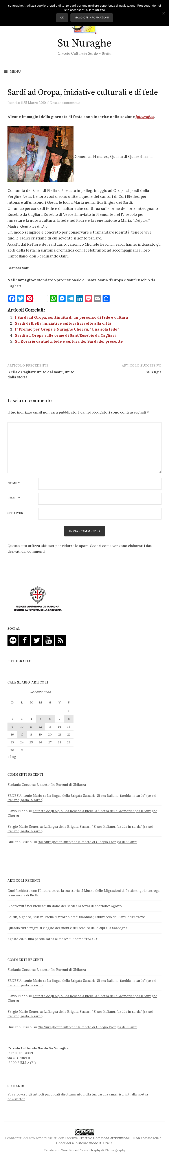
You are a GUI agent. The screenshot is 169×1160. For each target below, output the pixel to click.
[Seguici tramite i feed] (60, 640)
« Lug (11, 757)
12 (40, 726)
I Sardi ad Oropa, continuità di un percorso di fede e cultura (71, 317)
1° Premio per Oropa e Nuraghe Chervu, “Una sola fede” (67, 329)
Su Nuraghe (84, 43)
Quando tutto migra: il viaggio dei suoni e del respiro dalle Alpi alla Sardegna (67, 928)
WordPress (69, 1150)
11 (31, 726)
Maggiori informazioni (92, 17)
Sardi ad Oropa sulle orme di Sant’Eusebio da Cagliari (65, 335)
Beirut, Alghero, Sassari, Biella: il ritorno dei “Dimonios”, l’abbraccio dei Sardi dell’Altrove (76, 917)
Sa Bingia (154, 372)
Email (13, 498)
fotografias (145, 116)
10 (22, 726)
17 (22, 734)
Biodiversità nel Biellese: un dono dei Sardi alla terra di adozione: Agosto (64, 906)
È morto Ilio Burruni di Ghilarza (61, 784)
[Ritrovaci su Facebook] (24, 640)
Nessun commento (65, 103)
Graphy (95, 1150)
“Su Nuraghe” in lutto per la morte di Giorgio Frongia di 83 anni (87, 842)
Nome (13, 483)
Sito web (15, 513)
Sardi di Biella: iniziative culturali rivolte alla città (63, 323)
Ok (62, 17)
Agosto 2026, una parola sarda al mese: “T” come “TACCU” (52, 939)
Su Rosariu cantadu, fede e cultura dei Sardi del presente (69, 341)
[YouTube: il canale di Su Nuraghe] (48, 640)
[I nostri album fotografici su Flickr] (12, 640)
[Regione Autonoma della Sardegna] (37, 599)
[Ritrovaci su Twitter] (36, 640)
